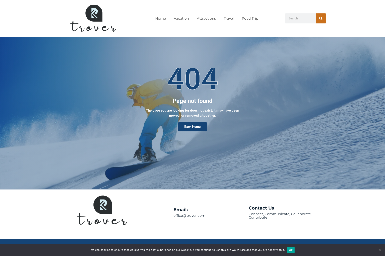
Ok (291, 249)
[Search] (321, 18)
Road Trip (250, 18)
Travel (229, 18)
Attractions (206, 18)
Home (160, 18)
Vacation (181, 18)
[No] (380, 250)
